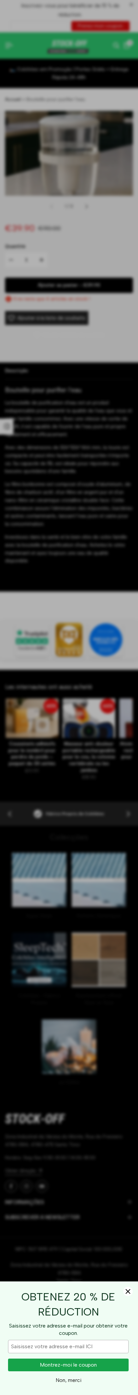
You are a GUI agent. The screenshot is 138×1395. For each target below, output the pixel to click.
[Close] (128, 1291)
